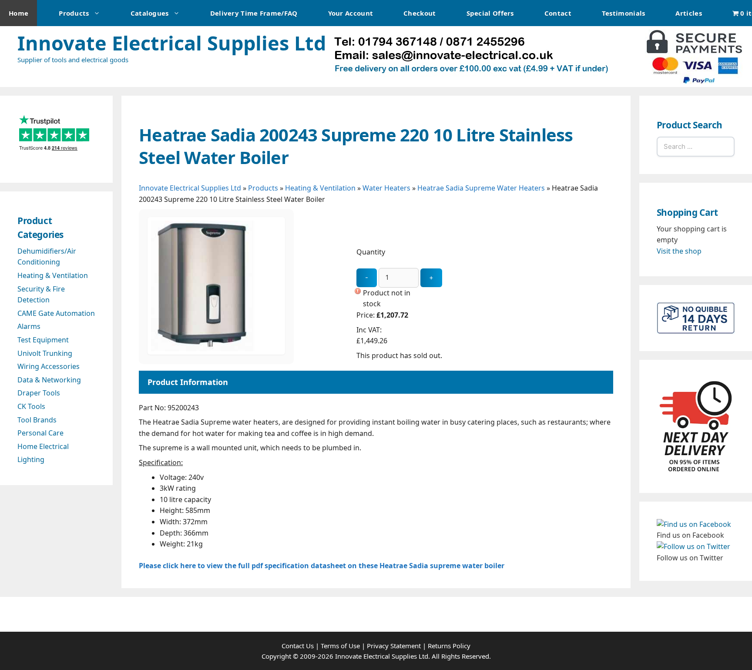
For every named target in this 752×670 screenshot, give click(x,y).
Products (74, 13)
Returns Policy (449, 645)
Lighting (30, 459)
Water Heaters (386, 188)
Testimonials (623, 13)
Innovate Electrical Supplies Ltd (171, 43)
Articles (688, 13)
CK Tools (31, 406)
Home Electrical (43, 446)
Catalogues (150, 13)
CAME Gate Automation (56, 313)
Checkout (419, 13)
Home (18, 13)
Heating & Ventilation (320, 188)
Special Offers (490, 13)
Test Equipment (43, 340)
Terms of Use (340, 645)
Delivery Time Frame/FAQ (254, 13)
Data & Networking (49, 380)
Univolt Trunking (44, 353)
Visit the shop (679, 251)
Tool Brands (37, 420)
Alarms (28, 326)
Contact (557, 13)
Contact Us (298, 645)
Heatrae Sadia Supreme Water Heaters (481, 188)
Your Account (350, 13)
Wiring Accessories (48, 366)
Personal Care (40, 433)
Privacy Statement (394, 645)
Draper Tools (38, 393)
